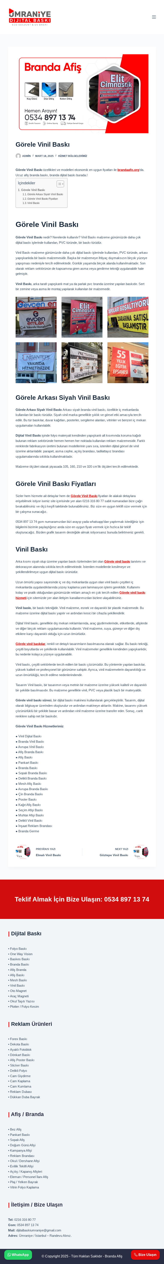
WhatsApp (20, 1255)
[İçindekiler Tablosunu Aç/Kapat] (58, 184)
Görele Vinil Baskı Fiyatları (42, 198)
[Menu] (154, 17)
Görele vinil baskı (117, 561)
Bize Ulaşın (147, 1255)
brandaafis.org (128, 170)
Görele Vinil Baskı (33, 190)
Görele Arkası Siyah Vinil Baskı (45, 194)
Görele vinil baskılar (30, 644)
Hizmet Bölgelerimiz (72, 156)
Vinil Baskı (33, 203)
